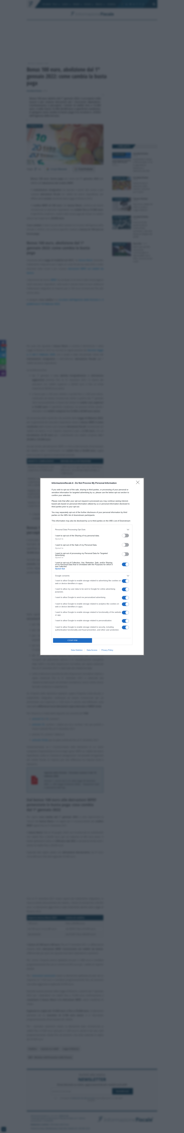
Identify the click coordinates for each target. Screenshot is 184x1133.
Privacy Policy (107, 650)
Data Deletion (77, 650)
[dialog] (92, 566)
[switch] (125, 535)
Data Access (92, 650)
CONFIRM (73, 640)
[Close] (138, 483)
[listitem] (92, 529)
